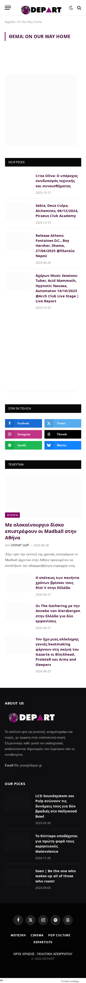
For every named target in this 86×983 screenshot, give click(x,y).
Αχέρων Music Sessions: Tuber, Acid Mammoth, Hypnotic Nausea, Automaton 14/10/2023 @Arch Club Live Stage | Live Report (57, 288)
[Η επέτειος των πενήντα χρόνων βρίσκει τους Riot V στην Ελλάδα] (18, 584)
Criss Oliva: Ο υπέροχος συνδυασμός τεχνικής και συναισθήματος (57, 180)
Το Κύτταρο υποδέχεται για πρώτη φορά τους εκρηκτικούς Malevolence (56, 843)
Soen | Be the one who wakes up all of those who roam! (55, 875)
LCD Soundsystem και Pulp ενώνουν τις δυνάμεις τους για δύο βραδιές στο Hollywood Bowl (56, 806)
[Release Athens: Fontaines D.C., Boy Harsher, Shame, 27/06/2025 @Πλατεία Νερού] (18, 242)
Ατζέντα (12, 515)
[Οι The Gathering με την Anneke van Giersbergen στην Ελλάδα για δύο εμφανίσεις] (18, 612)
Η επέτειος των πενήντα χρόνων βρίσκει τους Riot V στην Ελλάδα (57, 582)
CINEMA (37, 935)
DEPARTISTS (43, 942)
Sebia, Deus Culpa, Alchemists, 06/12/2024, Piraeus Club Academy (57, 210)
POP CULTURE (59, 935)
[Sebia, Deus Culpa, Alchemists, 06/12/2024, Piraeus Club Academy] (18, 212)
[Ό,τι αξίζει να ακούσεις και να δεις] (41, 7)
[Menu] (8, 7)
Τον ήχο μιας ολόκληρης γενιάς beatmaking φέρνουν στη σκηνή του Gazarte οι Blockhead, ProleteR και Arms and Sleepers (57, 652)
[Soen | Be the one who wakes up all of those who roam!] (18, 877)
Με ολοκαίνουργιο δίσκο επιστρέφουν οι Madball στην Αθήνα (40, 531)
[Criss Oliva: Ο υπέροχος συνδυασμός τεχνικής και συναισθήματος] (18, 182)
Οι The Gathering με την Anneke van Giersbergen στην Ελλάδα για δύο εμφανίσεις (58, 613)
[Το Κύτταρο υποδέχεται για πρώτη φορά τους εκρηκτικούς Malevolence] (18, 842)
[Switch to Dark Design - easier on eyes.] (71, 8)
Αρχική (9, 22)
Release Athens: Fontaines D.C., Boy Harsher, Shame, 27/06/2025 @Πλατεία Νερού (55, 245)
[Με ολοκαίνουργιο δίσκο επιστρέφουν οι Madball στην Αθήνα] (43, 496)
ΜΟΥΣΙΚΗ (18, 935)
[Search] (78, 7)
